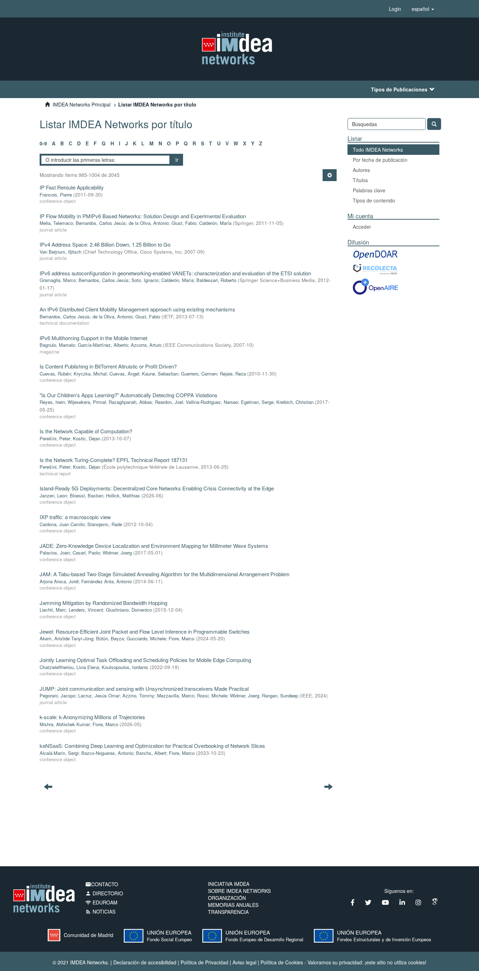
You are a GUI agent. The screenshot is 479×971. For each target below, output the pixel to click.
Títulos (360, 180)
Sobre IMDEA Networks (239, 890)
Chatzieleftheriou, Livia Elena (69, 667)
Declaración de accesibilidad (144, 962)
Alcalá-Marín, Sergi (59, 753)
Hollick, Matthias (123, 495)
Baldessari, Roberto (216, 280)
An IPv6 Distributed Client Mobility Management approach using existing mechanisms (137, 309)
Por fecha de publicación (380, 159)
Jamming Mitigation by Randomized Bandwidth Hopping (103, 602)
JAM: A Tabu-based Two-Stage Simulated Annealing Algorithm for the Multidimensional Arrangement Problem (165, 574)
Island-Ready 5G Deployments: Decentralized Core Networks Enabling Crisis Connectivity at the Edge (157, 488)
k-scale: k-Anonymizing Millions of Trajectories (92, 717)
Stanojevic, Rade (104, 524)
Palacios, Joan (55, 552)
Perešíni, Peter (55, 438)
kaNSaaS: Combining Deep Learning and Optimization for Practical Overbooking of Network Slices (152, 745)
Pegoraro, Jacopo (57, 695)
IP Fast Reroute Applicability (72, 187)
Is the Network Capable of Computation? (86, 431)
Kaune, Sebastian (160, 373)
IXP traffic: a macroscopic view (75, 517)
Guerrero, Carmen (199, 373)
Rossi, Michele (212, 695)
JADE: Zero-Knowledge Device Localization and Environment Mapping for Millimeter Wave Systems (154, 545)
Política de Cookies (282, 962)
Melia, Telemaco (56, 223)
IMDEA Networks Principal (81, 104)
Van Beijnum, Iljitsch (60, 251)
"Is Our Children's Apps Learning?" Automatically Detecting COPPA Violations (128, 395)
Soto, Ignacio (144, 280)
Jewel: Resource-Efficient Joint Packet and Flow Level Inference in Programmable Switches (145, 631)
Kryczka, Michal (90, 373)
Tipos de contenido (374, 200)
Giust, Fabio (183, 223)
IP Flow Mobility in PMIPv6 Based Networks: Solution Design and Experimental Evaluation (143, 216)
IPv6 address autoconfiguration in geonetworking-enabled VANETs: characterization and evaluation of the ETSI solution (175, 273)
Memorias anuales (233, 904)
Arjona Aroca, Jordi (59, 581)
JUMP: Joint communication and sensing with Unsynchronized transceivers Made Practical (144, 688)
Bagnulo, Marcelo (57, 345)
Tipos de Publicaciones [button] (399, 89)
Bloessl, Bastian (86, 495)
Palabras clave (369, 190)
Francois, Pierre (56, 194)
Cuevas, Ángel (124, 373)
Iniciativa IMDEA (228, 883)
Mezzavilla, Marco (175, 695)
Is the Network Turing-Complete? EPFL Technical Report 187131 (114, 459)
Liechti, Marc (53, 609)
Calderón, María (215, 223)
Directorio (104, 893)
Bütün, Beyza (110, 638)
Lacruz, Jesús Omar (99, 695)
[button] (422, 9)
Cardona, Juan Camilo (62, 524)
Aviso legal (244, 962)
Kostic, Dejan (86, 438)
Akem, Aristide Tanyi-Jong (66, 638)
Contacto (101, 884)
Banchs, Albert (151, 753)
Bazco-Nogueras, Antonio (107, 753)
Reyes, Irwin (52, 402)
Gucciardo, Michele (146, 638)
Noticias (100, 911)
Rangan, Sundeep (280, 695)
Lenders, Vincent (86, 609)
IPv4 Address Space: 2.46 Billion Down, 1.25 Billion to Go (105, 244)
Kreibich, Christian (294, 402)
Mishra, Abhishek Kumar (65, 724)
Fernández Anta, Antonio (106, 581)
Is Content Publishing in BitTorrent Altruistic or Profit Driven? (108, 366)
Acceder (362, 226)
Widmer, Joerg (117, 552)
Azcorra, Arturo (146, 345)
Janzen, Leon (53, 495)
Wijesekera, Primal (87, 402)
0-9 (43, 143)
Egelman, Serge (257, 402)
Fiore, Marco (181, 638)
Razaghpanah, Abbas (130, 402)
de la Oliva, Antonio (149, 223)
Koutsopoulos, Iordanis (125, 667)
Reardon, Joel (169, 402)
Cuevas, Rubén (55, 373)
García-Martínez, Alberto (103, 345)
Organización (227, 897)
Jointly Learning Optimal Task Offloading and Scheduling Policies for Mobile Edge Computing (145, 659)
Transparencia (228, 911)
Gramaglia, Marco (58, 280)
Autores (361, 169)
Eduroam (101, 902)
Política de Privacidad (204, 962)
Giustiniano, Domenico (129, 609)
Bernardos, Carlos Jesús (101, 223)
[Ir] (434, 124)
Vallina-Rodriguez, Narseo (212, 402)
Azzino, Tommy (138, 695)
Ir (176, 159)
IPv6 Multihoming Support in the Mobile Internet (93, 338)
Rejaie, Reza (233, 373)
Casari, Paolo (86, 552)
